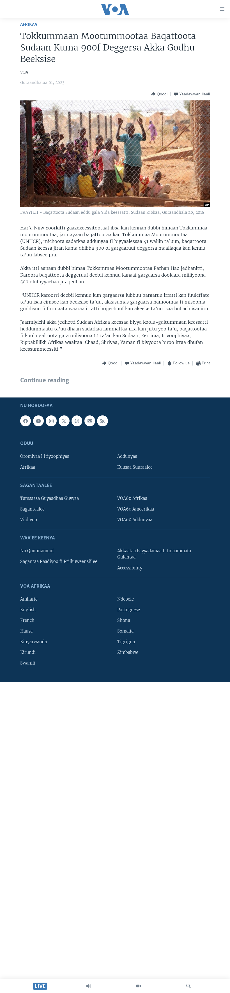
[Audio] (88, 986)
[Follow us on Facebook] (25, 420)
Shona (123, 620)
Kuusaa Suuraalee (135, 467)
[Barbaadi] (188, 986)
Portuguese (128, 609)
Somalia (125, 631)
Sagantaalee (32, 509)
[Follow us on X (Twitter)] (64, 420)
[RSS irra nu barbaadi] (102, 420)
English (28, 609)
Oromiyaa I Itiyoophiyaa (44, 456)
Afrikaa (28, 24)
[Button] (159, 94)
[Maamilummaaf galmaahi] (89, 420)
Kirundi (28, 652)
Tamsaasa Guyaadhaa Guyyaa (49, 498)
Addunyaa (127, 456)
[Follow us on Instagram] (51, 420)
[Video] (138, 986)
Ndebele (125, 599)
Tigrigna (126, 641)
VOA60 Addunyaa (134, 519)
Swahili (27, 663)
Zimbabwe (127, 652)
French (27, 620)
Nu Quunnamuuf (37, 550)
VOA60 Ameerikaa (135, 509)
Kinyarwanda (33, 641)
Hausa (26, 631)
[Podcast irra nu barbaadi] (77, 420)
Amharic (28, 599)
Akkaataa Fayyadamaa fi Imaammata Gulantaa (154, 554)
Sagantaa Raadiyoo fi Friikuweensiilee (58, 561)
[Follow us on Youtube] (38, 420)
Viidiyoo (28, 519)
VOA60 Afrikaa (132, 498)
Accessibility (129, 567)
